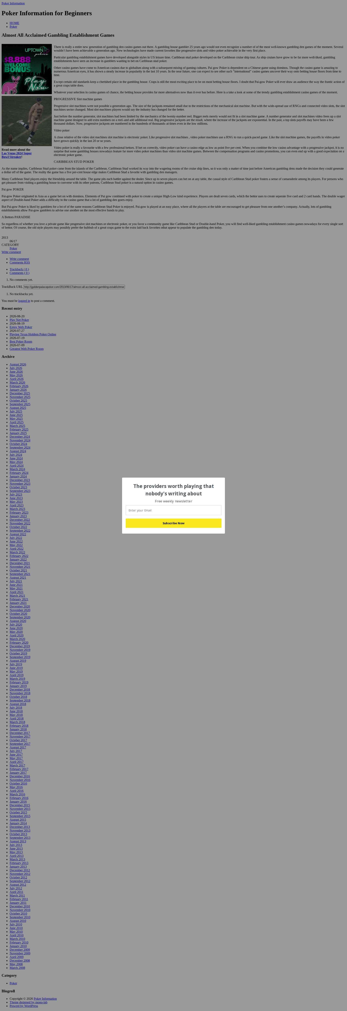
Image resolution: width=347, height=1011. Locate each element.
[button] (174, 490)
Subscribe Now (174, 523)
